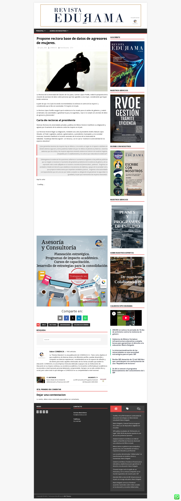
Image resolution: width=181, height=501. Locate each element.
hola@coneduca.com (80, 415)
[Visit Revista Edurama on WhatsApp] (38, 412)
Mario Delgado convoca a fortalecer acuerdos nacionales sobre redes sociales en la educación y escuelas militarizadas (126, 485)
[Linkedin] (78, 318)
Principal (40, 31)
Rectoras (53, 325)
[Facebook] (66, 318)
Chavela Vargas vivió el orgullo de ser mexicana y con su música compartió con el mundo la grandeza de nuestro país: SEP (126, 471)
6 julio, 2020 (43, 48)
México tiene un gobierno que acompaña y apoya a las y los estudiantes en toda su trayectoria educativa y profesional (126, 448)
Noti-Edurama (64, 48)
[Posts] (116, 409)
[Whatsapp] (85, 318)
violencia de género (81, 325)
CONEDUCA (53, 48)
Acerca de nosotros (58, 31)
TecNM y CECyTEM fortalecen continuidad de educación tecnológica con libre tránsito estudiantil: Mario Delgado (127, 418)
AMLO (44, 325)
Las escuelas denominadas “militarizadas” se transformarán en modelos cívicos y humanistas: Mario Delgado (127, 456)
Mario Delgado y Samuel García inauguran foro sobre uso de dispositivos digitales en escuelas (126, 425)
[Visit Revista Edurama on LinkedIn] (41, 412)
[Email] (60, 318)
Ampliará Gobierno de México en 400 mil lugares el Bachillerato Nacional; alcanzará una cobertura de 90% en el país (126, 441)
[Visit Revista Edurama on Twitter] (44, 412)
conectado (55, 399)
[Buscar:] (72, 339)
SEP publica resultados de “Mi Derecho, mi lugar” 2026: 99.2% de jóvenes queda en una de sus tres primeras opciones (127, 433)
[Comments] (138, 409)
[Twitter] (72, 318)
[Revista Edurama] (90, 27)
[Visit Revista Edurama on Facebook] (47, 412)
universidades (65, 325)
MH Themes (67, 496)
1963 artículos (71, 352)
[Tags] (127, 409)
